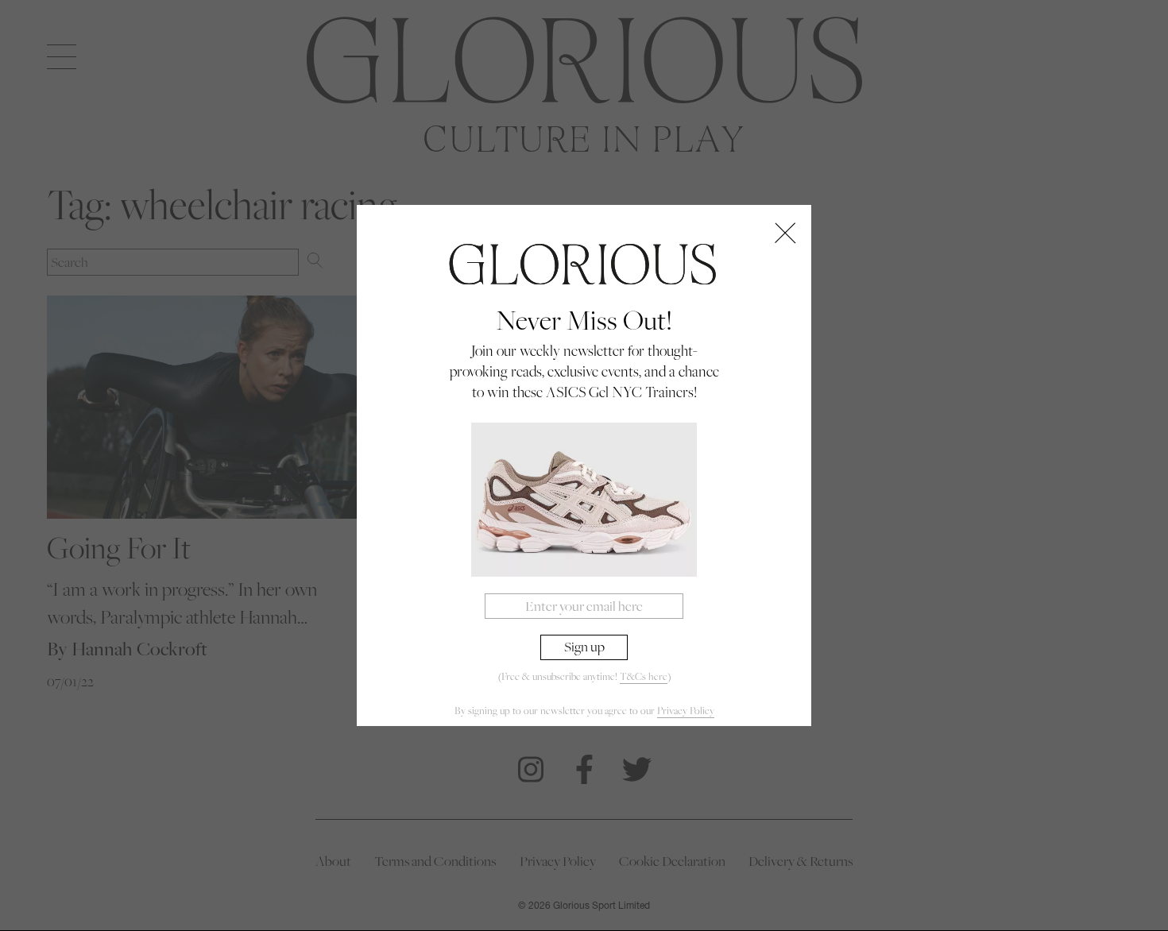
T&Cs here (643, 676)
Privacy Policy (685, 710)
